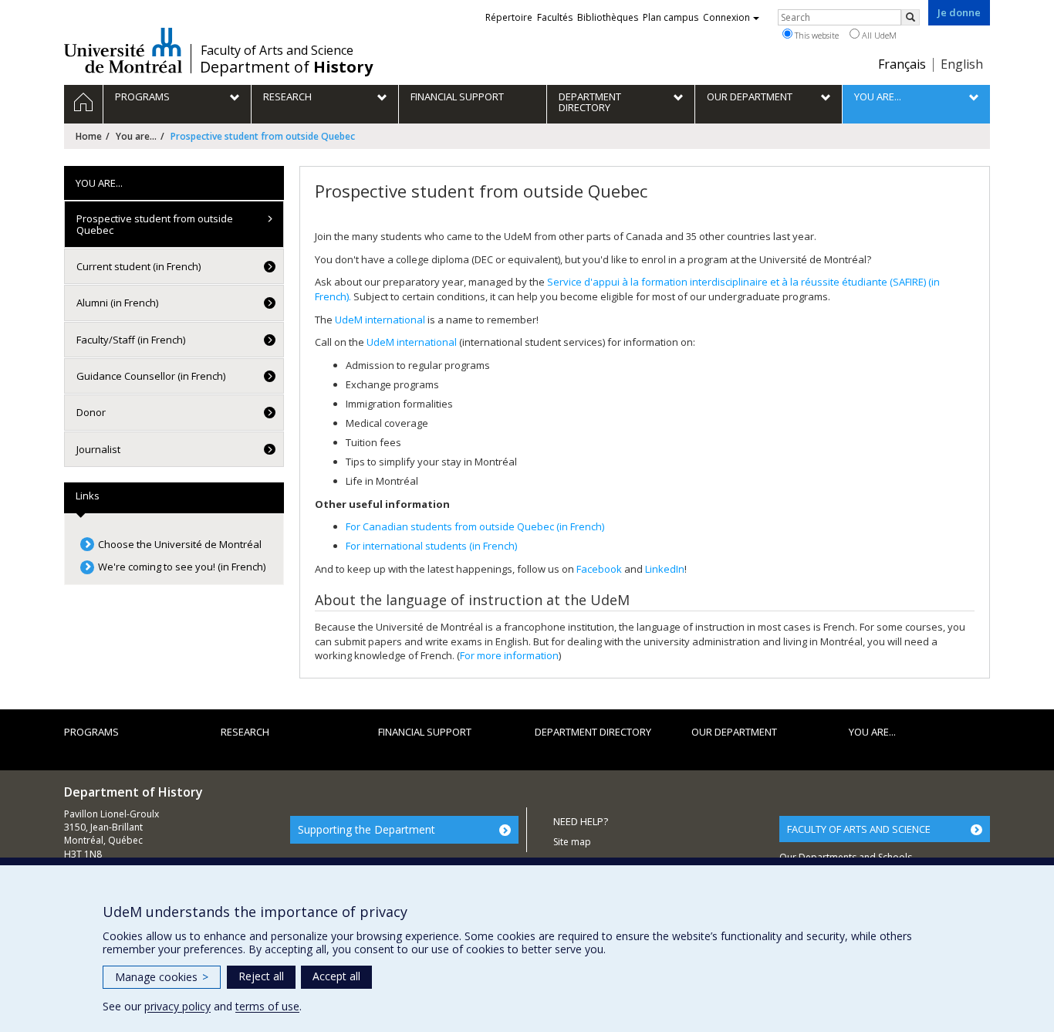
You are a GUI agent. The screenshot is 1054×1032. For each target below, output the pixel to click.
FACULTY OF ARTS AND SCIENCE (859, 829)
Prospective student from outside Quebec (154, 223)
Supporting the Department (366, 829)
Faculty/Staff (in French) (130, 340)
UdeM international (380, 320)
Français (902, 64)
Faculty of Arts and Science (277, 50)
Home (89, 136)
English (962, 64)
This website (815, 35)
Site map (572, 841)
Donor (91, 412)
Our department (734, 732)
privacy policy (177, 1006)
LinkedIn (664, 569)
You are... (136, 136)
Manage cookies (161, 976)
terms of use (267, 1006)
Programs (91, 732)
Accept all (336, 976)
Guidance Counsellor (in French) (150, 376)
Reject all (261, 976)
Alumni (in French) (117, 303)
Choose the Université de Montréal (180, 544)
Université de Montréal (123, 50)
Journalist (98, 449)
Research (245, 732)
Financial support (424, 732)
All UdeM (878, 35)
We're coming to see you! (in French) (181, 567)
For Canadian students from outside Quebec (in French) (475, 526)
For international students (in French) (431, 546)
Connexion (726, 17)
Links (88, 495)
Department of (286, 67)
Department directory (593, 732)
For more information (509, 655)
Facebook (599, 569)
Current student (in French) (138, 266)
